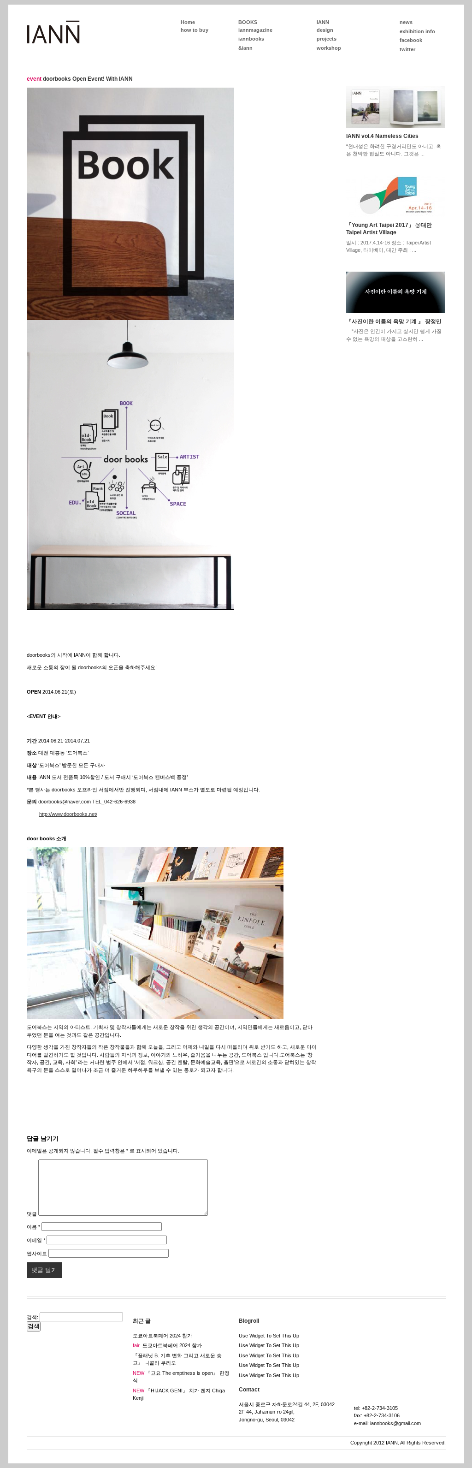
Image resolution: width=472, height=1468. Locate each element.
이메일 (36, 1240)
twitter (407, 49)
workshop (329, 48)
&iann (245, 48)
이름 (33, 1227)
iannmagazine (255, 30)
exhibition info (417, 31)
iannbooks (251, 39)
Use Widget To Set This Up (269, 1335)
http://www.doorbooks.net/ (68, 814)
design (325, 30)
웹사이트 (37, 1253)
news (406, 22)
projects (326, 39)
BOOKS (247, 22)
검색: (32, 1317)
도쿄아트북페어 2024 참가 (162, 1335)
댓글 (32, 1214)
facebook (411, 40)
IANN (323, 22)
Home (188, 22)
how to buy (194, 30)
